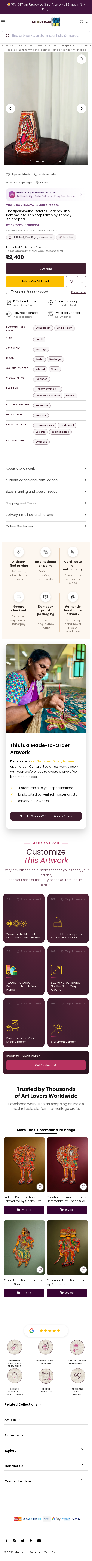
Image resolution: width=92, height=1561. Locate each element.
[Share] (81, 281)
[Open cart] (87, 21)
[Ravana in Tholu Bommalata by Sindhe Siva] (67, 1247)
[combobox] (46, 35)
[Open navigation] (10, 21)
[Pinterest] (31, 1541)
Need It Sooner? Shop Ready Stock (46, 816)
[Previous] (10, 108)
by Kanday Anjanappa (22, 224)
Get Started (43, 1065)
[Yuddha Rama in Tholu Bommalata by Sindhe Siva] (24, 1164)
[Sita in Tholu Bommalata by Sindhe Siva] (24, 1247)
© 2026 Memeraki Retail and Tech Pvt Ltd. (32, 1552)
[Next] (81, 108)
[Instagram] (14, 1541)
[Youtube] (39, 1541)
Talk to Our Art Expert (35, 281)
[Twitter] (22, 1541)
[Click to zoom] (81, 59)
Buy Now (46, 269)
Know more (78, 292)
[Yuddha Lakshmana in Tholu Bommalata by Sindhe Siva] (67, 1164)
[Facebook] (6, 1541)
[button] (46, 194)
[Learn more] (35, 174)
